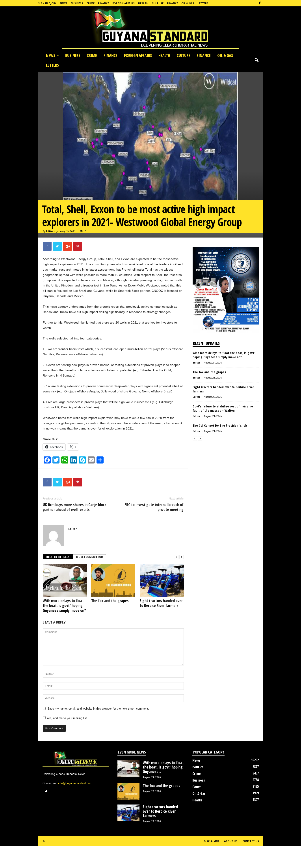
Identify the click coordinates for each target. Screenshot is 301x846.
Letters (203, 3)
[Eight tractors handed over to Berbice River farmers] (162, 580)
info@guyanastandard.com (75, 783)
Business (77, 3)
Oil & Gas (187, 3)
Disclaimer (211, 841)
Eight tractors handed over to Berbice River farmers (161, 603)
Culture (158, 3)
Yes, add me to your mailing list (66, 718)
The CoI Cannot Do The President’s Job (220, 425)
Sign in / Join (47, 3)
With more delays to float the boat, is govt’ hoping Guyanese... (163, 767)
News (63, 3)
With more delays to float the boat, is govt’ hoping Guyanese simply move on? (64, 605)
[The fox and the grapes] (113, 580)
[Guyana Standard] (150, 28)
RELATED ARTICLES (57, 557)
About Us (230, 841)
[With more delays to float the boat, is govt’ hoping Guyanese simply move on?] (65, 580)
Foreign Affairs (123, 3)
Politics (197, 767)
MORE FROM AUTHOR (89, 557)
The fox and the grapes (110, 600)
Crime (91, 3)
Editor (50, 231)
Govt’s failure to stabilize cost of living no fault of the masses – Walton (223, 408)
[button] (256, 60)
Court (196, 786)
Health (143, 3)
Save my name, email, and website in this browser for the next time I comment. (98, 708)
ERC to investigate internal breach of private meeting (154, 507)
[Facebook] (259, 3)
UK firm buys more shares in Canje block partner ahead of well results (74, 507)
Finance (103, 3)
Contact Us (250, 841)
